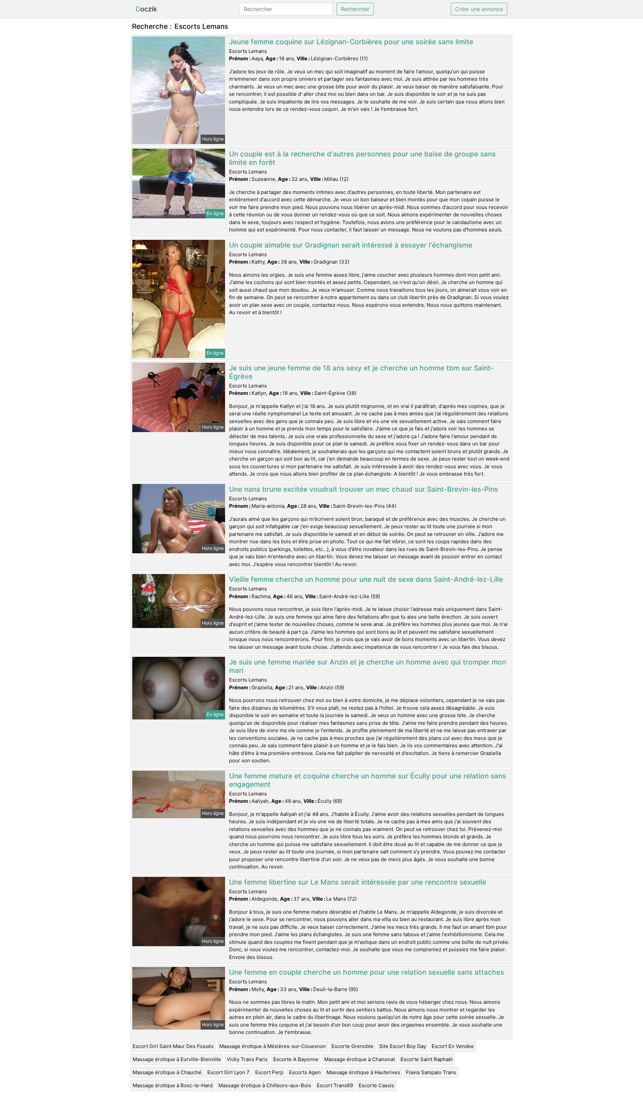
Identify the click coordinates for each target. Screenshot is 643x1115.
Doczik (146, 9)
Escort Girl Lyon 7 (228, 1072)
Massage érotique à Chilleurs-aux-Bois (264, 1085)
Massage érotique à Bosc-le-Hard (173, 1085)
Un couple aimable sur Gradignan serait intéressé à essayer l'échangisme (350, 245)
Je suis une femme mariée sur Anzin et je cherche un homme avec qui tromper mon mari (367, 666)
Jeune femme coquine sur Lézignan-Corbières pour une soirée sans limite (351, 42)
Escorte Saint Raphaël (427, 1059)
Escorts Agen (305, 1072)
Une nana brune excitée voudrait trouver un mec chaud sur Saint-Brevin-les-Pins (363, 489)
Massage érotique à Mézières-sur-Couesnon (272, 1046)
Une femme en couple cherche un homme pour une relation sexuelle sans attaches (366, 972)
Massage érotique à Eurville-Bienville (177, 1059)
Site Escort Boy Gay (402, 1046)
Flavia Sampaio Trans (431, 1072)
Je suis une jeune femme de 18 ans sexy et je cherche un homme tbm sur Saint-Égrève (361, 372)
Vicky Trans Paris (247, 1059)
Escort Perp (269, 1072)
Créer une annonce (479, 9)
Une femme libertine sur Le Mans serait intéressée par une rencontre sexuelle (357, 882)
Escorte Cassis (376, 1085)
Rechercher (355, 9)
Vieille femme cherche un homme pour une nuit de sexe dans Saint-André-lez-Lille (366, 579)
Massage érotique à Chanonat (359, 1059)
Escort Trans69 (335, 1085)
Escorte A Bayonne (295, 1059)
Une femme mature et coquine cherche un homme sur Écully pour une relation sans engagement (367, 780)
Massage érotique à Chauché (167, 1072)
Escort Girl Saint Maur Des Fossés (173, 1046)
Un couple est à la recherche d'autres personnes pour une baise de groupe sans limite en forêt (362, 158)
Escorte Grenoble (352, 1046)
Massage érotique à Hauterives (363, 1072)
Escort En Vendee (453, 1046)
